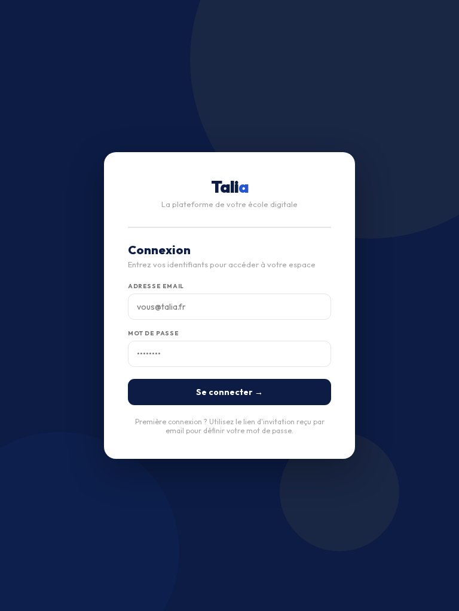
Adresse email (156, 286)
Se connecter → (229, 392)
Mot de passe (153, 333)
